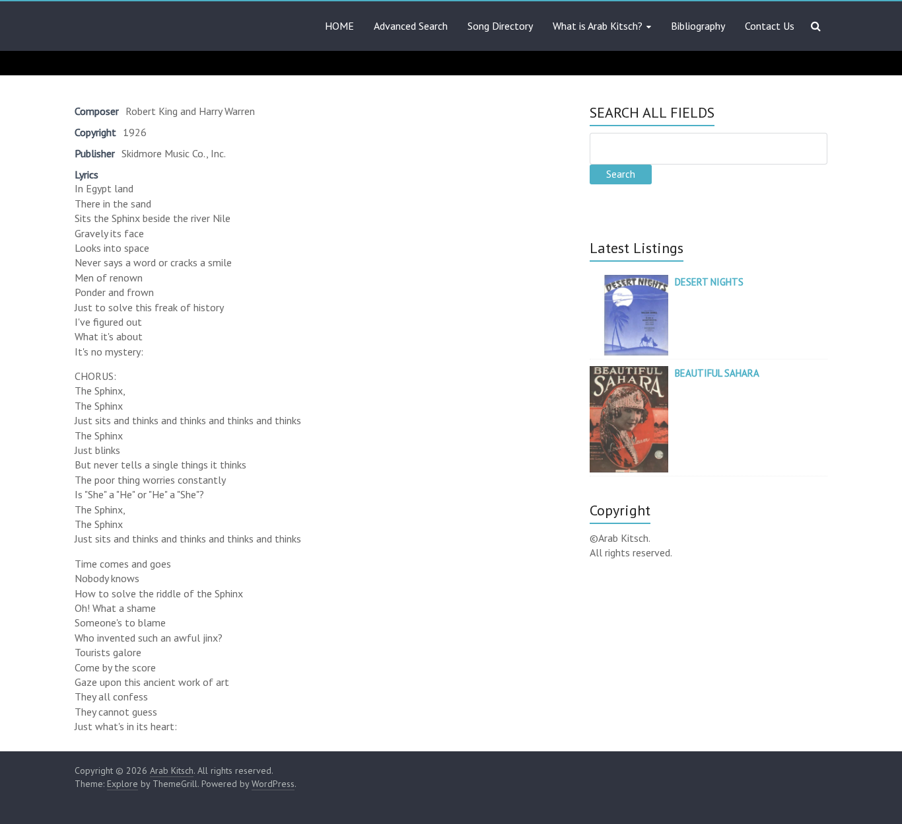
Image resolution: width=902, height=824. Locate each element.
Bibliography (698, 25)
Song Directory (500, 25)
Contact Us (769, 25)
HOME (339, 25)
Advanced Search (411, 25)
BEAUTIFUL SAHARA (717, 373)
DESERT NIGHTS (709, 282)
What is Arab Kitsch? (597, 25)
